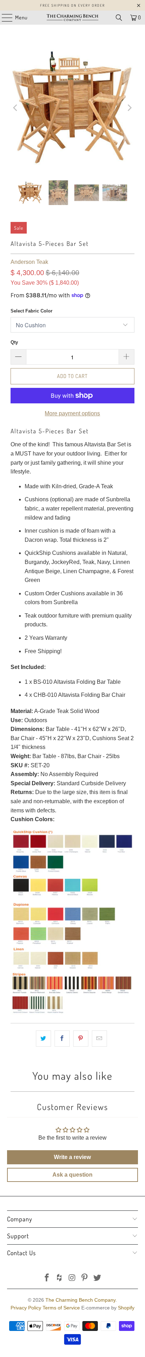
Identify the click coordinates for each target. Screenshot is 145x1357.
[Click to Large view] (72, 1013)
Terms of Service (61, 1307)
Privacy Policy (26, 1307)
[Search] (119, 18)
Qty (14, 342)
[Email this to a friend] (99, 1038)
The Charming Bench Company (80, 1300)
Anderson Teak (29, 262)
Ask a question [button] (72, 1175)
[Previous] (15, 108)
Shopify (126, 1307)
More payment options (72, 413)
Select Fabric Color (31, 311)
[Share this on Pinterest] (80, 1038)
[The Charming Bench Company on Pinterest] (85, 1278)
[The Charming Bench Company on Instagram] (72, 1278)
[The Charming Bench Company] (72, 18)
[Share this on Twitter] (43, 1038)
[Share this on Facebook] (62, 1038)
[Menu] (3, 18)
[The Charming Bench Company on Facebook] (47, 1278)
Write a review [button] (72, 1157)
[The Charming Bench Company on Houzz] (59, 1278)
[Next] (129, 108)
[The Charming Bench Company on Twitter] (97, 1278)
